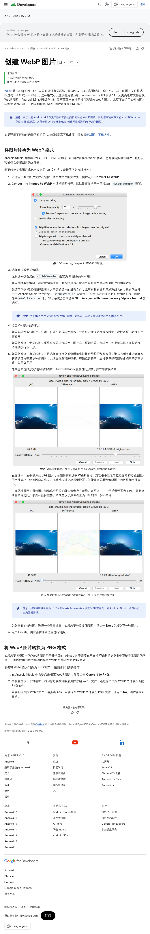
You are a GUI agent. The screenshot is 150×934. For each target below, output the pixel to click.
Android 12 (10, 841)
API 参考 (57, 823)
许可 (23, 907)
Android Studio (17, 16)
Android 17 (10, 812)
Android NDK (60, 835)
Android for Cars (111, 779)
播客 (7, 796)
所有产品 (9, 893)
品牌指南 (35, 907)
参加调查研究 (109, 829)
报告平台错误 (109, 812)
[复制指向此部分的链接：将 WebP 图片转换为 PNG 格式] (69, 648)
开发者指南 (59, 817)
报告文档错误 (109, 817)
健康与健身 (59, 773)
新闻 (7, 785)
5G (55, 790)
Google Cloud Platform (18, 888)
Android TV (108, 785)
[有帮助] (137, 48)
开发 (32, 48)
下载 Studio (59, 829)
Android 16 (10, 817)
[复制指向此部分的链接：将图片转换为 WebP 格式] (57, 150)
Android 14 (10, 829)
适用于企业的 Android (17, 767)
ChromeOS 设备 (111, 773)
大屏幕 (105, 761)
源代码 (8, 779)
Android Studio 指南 (64, 812)
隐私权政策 (59, 785)
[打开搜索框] (100, 4)
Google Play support (113, 823)
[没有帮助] (143, 48)
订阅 (48, 916)
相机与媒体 (59, 779)
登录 (143, 4)
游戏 (55, 761)
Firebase (9, 882)
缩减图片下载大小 (98, 135)
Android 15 (10, 823)
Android (9, 761)
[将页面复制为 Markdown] (72, 62)
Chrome (9, 876)
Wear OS (107, 767)
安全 (7, 773)
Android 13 (10, 835)
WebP (8, 91)
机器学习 (58, 767)
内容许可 (40, 724)
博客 (7, 790)
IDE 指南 (65, 48)
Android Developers (15, 48)
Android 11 (10, 847)
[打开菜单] (6, 4)
